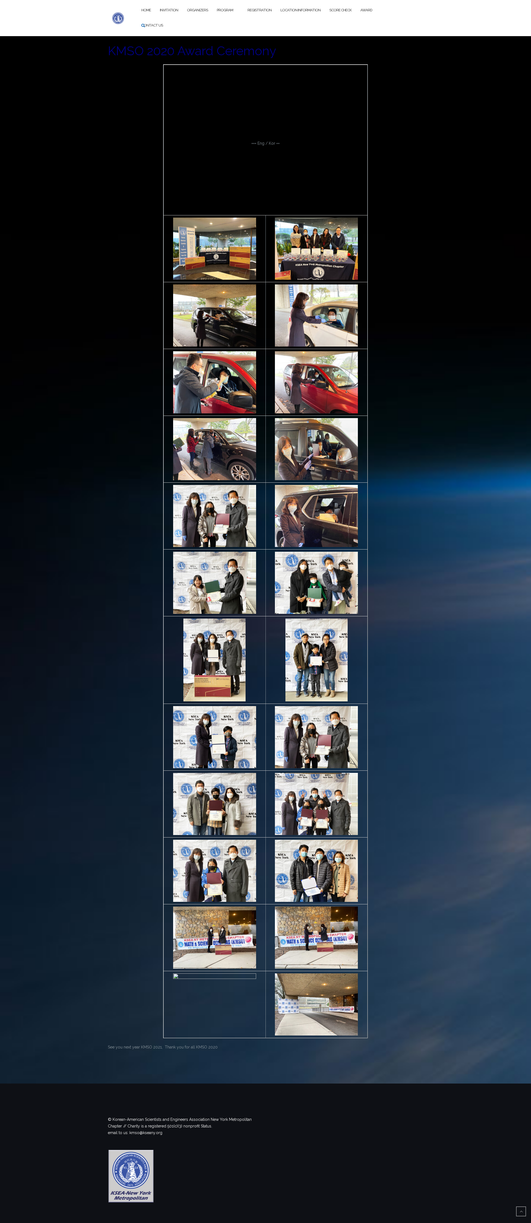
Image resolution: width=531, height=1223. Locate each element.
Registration (260, 10)
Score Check (340, 10)
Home (146, 10)
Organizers (197, 10)
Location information (300, 10)
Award (366, 10)
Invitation (169, 10)
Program (225, 10)
